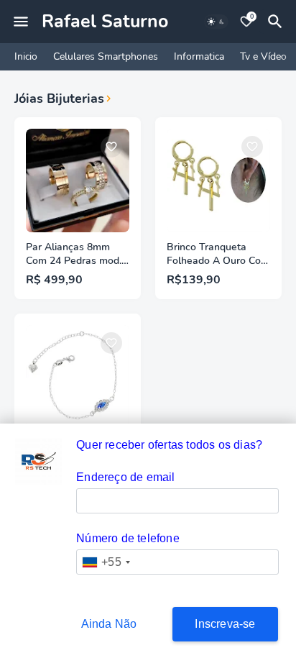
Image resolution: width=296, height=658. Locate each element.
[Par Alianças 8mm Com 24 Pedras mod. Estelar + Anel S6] (77, 180)
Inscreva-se (225, 624)
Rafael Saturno (105, 21)
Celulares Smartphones (105, 56)
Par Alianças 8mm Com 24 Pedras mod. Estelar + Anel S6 (73, 254)
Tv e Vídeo (263, 56)
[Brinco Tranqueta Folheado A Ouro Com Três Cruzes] (218, 180)
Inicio (25, 56)
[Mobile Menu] (21, 21)
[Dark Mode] (216, 21)
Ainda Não (109, 624)
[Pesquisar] (277, 21)
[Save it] (111, 146)
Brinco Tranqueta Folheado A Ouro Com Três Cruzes (218, 254)
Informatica (199, 56)
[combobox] (105, 562)
